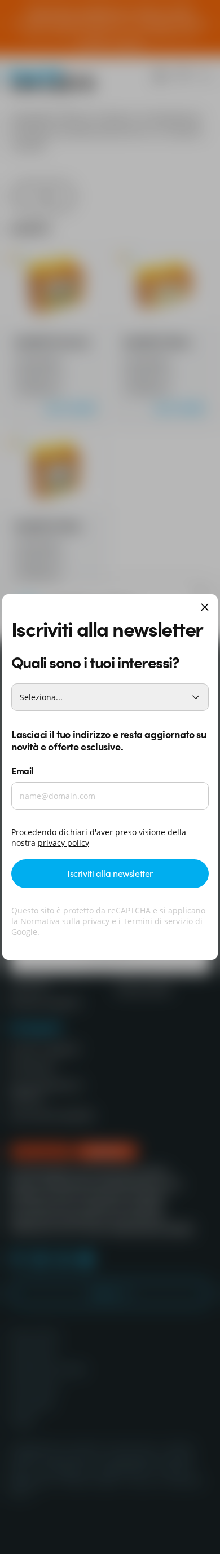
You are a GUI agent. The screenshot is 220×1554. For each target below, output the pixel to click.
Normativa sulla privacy (64, 921)
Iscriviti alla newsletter (110, 873)
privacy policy (63, 842)
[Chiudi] (204, 608)
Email (22, 770)
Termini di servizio (158, 921)
